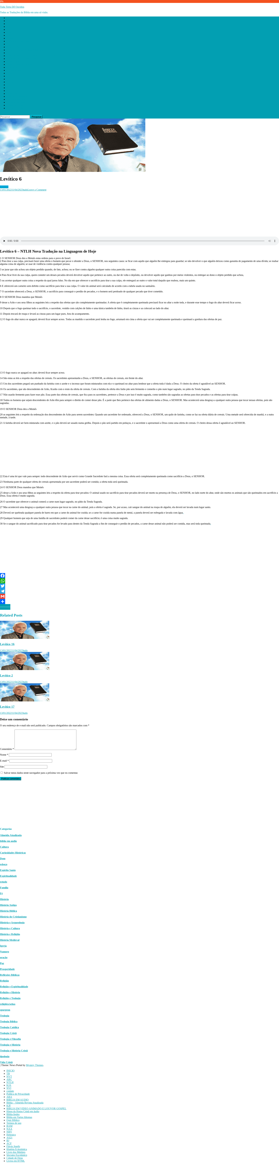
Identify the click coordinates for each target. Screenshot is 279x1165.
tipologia (4, 1056)
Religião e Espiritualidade (14, 986)
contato (10, 38)
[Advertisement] (97, 214)
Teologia (4, 1015)
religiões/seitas (7, 1004)
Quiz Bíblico (13, 67)
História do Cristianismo (13, 916)
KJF (8, 52)
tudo (25, 189)
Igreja (3, 945)
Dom (2, 858)
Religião (4, 980)
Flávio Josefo (13, 93)
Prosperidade (7, 969)
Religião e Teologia (10, 998)
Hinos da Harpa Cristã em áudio (22, 58)
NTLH (10, 29)
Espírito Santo (8, 870)
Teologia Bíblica (8, 1021)
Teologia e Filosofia (10, 1039)
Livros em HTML (15, 108)
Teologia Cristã (8, 1033)
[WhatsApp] (139, 580)
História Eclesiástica (16, 96)
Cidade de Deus (14, 105)
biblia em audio (8, 841)
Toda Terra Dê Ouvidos (12, 6)
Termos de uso (13, 70)
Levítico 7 (5, 605)
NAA (9, 76)
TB (8, 20)
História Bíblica (8, 911)
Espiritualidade (8, 876)
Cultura (4, 846)
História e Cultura (10, 928)
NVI (8, 35)
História (4, 899)
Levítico (4, 186)
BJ (7, 87)
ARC (9, 26)
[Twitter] (139, 586)
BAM (9, 73)
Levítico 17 (7, 706)
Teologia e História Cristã (14, 1050)
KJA (8, 32)
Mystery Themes (34, 1065)
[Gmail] (139, 596)
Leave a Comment (37, 189)
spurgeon (5, 1009)
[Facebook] (139, 575)
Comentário (7, 749)
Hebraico (11, 82)
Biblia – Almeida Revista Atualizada (24, 50)
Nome (4, 754)
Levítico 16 (7, 644)
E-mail (4, 760)
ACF (9, 90)
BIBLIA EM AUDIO (17, 47)
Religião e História (10, 992)
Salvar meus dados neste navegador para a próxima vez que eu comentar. (41, 772)
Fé (1, 893)
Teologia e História (10, 1044)
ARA (9, 44)
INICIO (10, 17)
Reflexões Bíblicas (10, 975)
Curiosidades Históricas (13, 852)
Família (4, 887)
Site (2, 766)
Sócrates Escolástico (16, 102)
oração (3, 957)
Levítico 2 (6, 675)
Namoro (4, 951)
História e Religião (10, 934)
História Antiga (8, 905)
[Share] (139, 601)
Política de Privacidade (18, 41)
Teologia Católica (9, 1027)
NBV (9, 79)
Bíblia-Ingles (13, 61)
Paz (2, 963)
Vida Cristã (6, 1062)
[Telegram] (139, 591)
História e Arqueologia (12, 922)
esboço (3, 864)
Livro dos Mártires (15, 99)
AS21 (9, 84)
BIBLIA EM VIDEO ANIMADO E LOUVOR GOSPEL (36, 55)
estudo (3, 881)
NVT (9, 23)
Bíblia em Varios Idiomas (19, 64)
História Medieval (9, 940)
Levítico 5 (5, 608)
